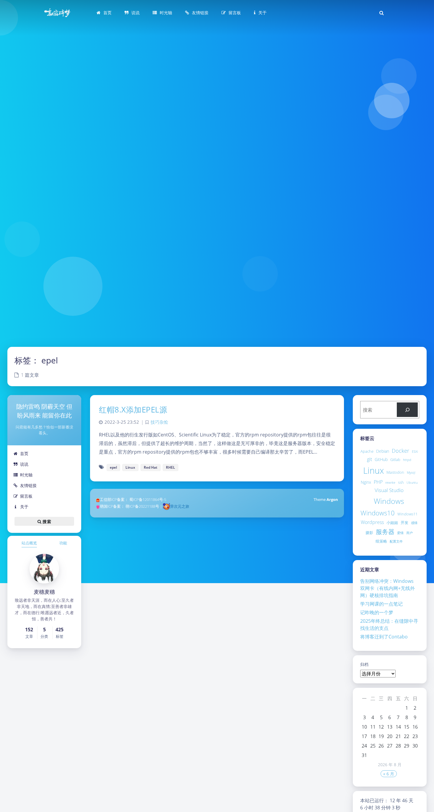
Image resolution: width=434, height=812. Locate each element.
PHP (378, 482)
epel (113, 467)
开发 (404, 522)
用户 (409, 533)
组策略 (381, 541)
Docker (400, 450)
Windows (389, 501)
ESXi (415, 451)
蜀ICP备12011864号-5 (147, 499)
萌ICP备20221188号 (142, 506)
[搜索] (407, 409)
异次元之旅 (179, 506)
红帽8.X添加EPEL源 (133, 409)
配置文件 (396, 541)
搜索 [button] (46, 521)
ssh (401, 482)
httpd (407, 460)
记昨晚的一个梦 (376, 612)
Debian (382, 451)
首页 (24, 453)
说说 (24, 464)
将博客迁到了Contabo (384, 636)
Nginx (366, 482)
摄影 (369, 532)
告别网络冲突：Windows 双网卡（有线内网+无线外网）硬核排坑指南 (387, 588)
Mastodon (395, 472)
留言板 (26, 496)
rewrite (390, 483)
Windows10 (377, 513)
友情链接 (28, 485)
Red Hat (150, 467)
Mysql (411, 472)
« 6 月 (388, 774)
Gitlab (395, 459)
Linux (373, 470)
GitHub (381, 459)
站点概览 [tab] (29, 543)
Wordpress (372, 522)
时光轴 (26, 475)
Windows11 (407, 514)
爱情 (400, 533)
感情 (414, 523)
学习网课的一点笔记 (381, 604)
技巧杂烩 (159, 422)
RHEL (170, 467)
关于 (24, 506)
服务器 (385, 531)
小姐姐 (392, 522)
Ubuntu (412, 483)
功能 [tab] (63, 543)
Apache (366, 451)
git (369, 459)
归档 (364, 664)
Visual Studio (389, 490)
